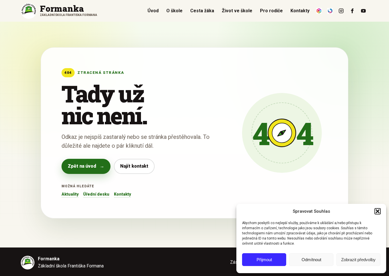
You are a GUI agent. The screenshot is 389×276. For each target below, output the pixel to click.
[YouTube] (363, 11)
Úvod (153, 10)
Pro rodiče (271, 10)
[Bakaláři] (319, 11)
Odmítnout (311, 259)
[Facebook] (352, 11)
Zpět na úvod (86, 166)
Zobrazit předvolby (358, 259)
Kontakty (300, 10)
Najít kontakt (134, 166)
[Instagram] (341, 11)
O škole (174, 10)
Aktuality (70, 194)
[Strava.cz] (330, 11)
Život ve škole (237, 10)
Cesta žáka (202, 10)
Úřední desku (96, 194)
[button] (377, 211)
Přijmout (264, 259)
